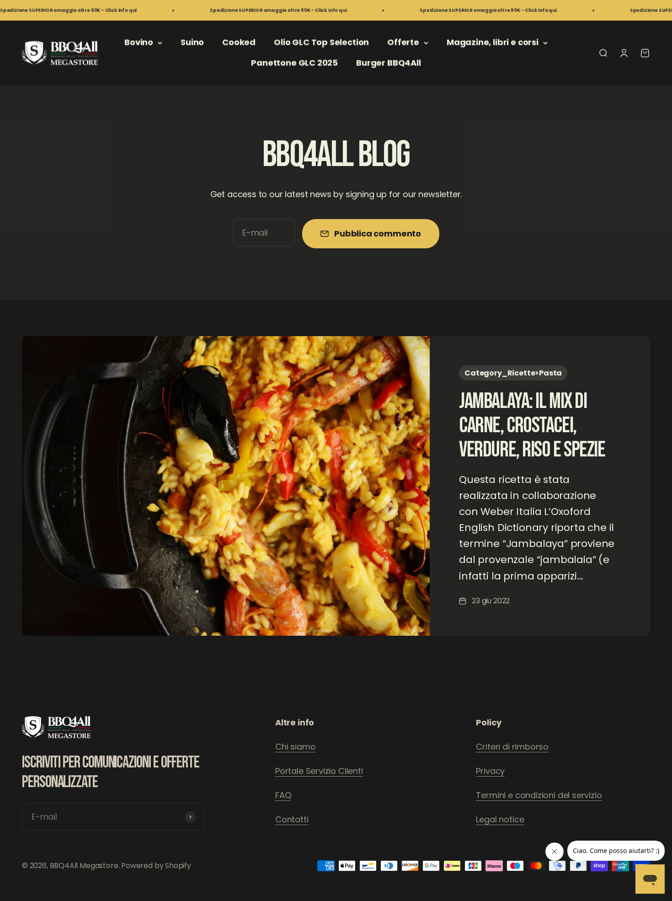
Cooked (239, 42)
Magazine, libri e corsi (493, 42)
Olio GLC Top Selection (321, 42)
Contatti (292, 819)
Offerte (403, 42)
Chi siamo (295, 746)
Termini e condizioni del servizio (539, 795)
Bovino (138, 42)
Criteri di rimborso (512, 746)
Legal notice (500, 819)
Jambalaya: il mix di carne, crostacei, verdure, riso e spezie (532, 425)
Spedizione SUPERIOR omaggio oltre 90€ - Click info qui (246, 10)
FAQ (283, 795)
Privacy (490, 771)
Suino (192, 42)
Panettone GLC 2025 (294, 63)
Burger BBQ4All (388, 63)
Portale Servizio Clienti (319, 771)
